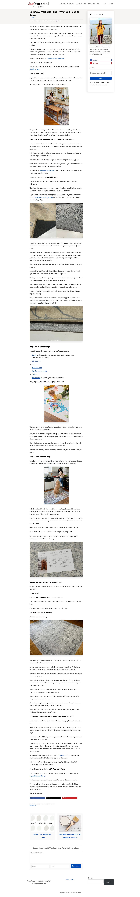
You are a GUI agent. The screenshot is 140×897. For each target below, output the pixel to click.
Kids (33, 364)
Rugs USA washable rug (37, 776)
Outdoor (34, 374)
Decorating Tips (33, 805)
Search (90, 878)
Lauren (32, 17)
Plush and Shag (37, 368)
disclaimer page (35, 69)
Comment (75, 866)
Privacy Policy (70, 879)
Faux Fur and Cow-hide (39, 371)
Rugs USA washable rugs (56, 58)
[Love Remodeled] (39, 4)
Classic (34, 355)
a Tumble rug (62, 755)
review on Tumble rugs (47, 170)
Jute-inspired (36, 361)
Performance (36, 378)
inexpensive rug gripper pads (43, 197)
